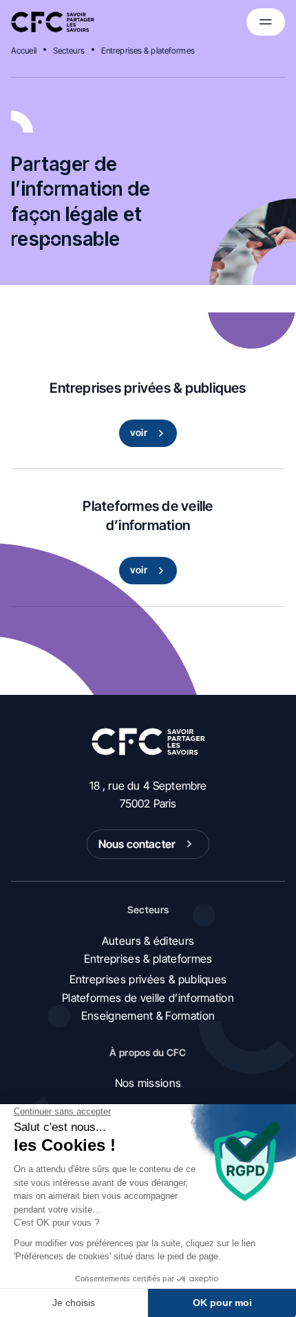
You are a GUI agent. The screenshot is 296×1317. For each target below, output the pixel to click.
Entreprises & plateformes (148, 50)
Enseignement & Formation (148, 1015)
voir (138, 432)
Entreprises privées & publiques (148, 979)
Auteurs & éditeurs (148, 941)
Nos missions (148, 1083)
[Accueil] (52, 22)
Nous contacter (137, 844)
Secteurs (69, 50)
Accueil (23, 50)
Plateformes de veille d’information (148, 998)
